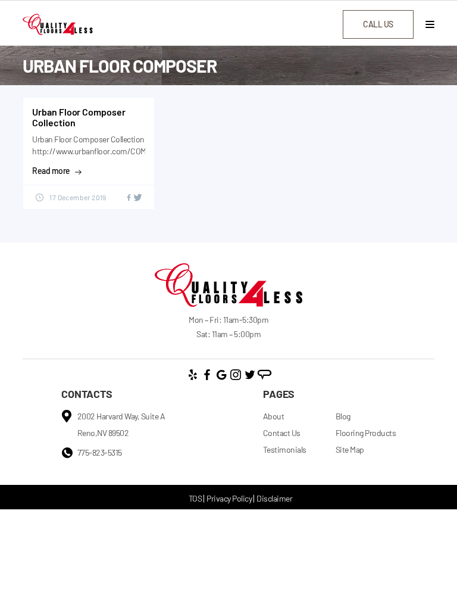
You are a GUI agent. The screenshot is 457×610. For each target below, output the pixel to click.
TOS (195, 498)
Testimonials (284, 449)
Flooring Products (366, 433)
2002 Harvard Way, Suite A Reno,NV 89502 (121, 424)
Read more (51, 171)
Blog (343, 416)
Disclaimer (274, 498)
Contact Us (282, 433)
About (273, 416)
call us (378, 24)
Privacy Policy (229, 498)
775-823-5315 (99, 452)
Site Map (350, 449)
